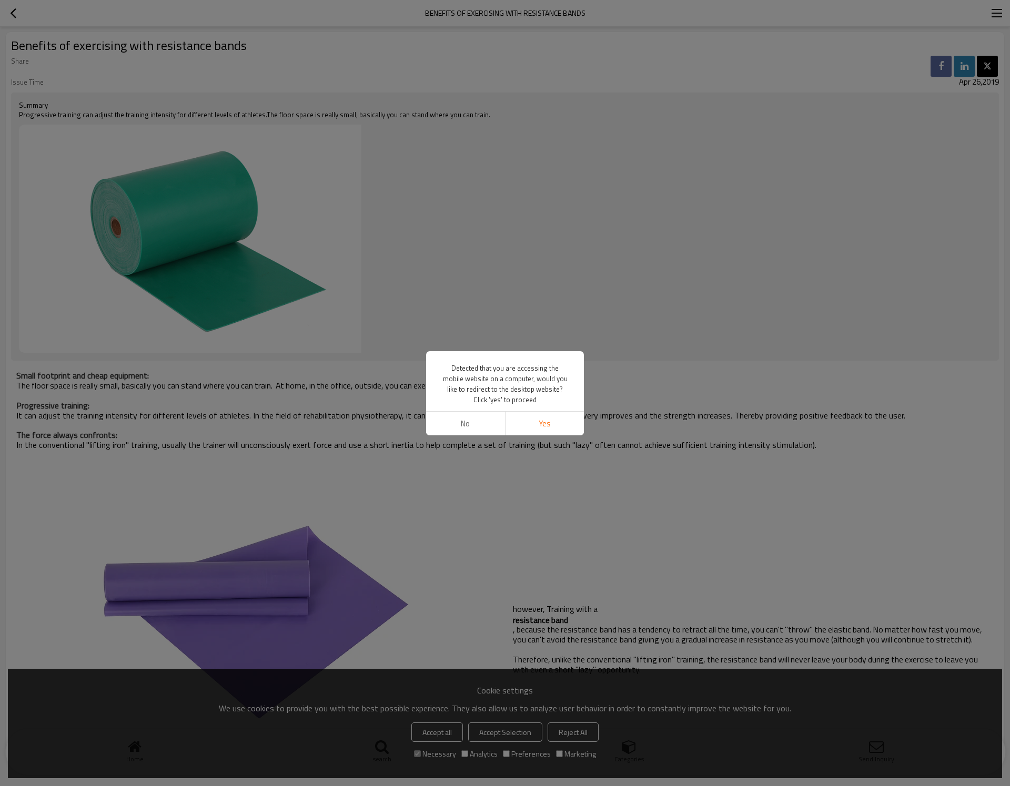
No (465, 423)
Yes (545, 423)
